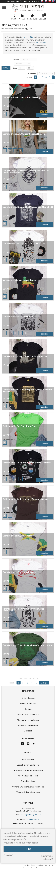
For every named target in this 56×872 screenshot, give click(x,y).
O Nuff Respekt (28, 698)
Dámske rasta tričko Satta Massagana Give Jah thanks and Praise (26, 171)
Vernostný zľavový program (28, 792)
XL (20, 150)
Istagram (28, 743)
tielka (43, 42)
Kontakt (28, 709)
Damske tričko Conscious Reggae (19, 572)
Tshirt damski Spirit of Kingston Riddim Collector (27, 463)
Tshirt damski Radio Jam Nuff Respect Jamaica (26, 499)
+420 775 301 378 (31, 1)
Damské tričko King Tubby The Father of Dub (25, 356)
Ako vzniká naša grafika (28, 725)
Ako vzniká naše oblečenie (28, 720)
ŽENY (15, 29)
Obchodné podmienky (28, 703)
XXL (26, 333)
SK (46, 1)
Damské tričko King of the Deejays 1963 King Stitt (28, 207)
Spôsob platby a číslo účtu (28, 765)
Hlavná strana (6, 29)
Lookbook (28, 731)
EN (53, 1)
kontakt (15, 1)
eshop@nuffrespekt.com (30, 815)
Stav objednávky (28, 781)
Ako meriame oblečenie (28, 776)
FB (22, 743)
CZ (42, 1)
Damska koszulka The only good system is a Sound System (27, 391)
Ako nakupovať (28, 759)
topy (37, 42)
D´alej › (53, 77)
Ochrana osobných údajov (28, 714)
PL (50, 1)
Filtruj (5, 67)
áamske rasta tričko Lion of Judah (19, 280)
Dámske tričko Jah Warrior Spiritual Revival (24, 134)
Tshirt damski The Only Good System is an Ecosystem (24, 610)
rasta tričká (28, 37)
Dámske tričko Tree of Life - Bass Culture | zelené (27, 645)
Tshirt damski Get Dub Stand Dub (19, 426)
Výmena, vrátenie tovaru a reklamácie (28, 787)
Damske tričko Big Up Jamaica (17, 536)
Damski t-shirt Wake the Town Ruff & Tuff (24, 244)
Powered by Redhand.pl (30, 868)
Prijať (28, 848)
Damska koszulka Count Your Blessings (22, 97)
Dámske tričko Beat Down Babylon (20, 317)
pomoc (8, 1)
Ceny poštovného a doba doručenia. (28, 770)
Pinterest (33, 743)
